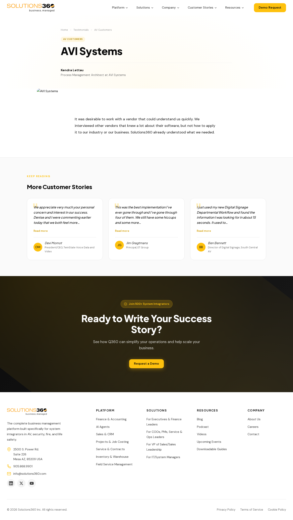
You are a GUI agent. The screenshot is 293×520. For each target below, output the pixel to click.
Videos (201, 434)
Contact (253, 434)
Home (64, 30)
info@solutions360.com (29, 474)
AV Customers (103, 30)
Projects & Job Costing (112, 442)
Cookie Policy (277, 509)
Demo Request (270, 8)
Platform (118, 8)
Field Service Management (114, 464)
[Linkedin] (11, 483)
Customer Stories (200, 8)
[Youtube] (32, 483)
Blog (200, 419)
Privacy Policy (226, 509)
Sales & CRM (105, 434)
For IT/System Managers (163, 457)
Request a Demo (146, 364)
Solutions (143, 8)
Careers (253, 427)
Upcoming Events (209, 442)
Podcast (203, 427)
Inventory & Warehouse (112, 457)
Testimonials (81, 30)
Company (169, 8)
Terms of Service (251, 509)
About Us (254, 419)
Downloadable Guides (212, 449)
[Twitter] (21, 483)
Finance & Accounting (111, 419)
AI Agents (103, 427)
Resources (232, 8)
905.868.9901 (22, 466)
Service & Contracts (110, 449)
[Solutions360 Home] (30, 8)
